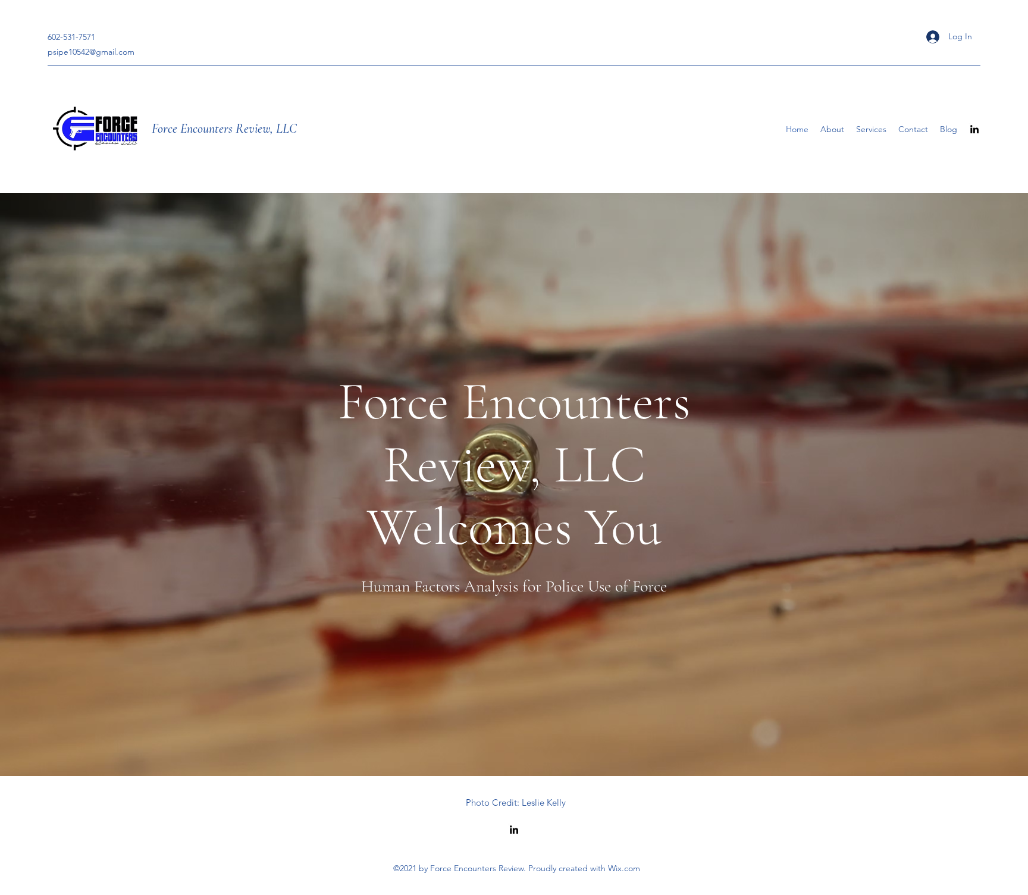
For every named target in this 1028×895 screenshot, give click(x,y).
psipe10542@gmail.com (91, 51)
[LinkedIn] (974, 129)
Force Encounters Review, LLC (224, 128)
